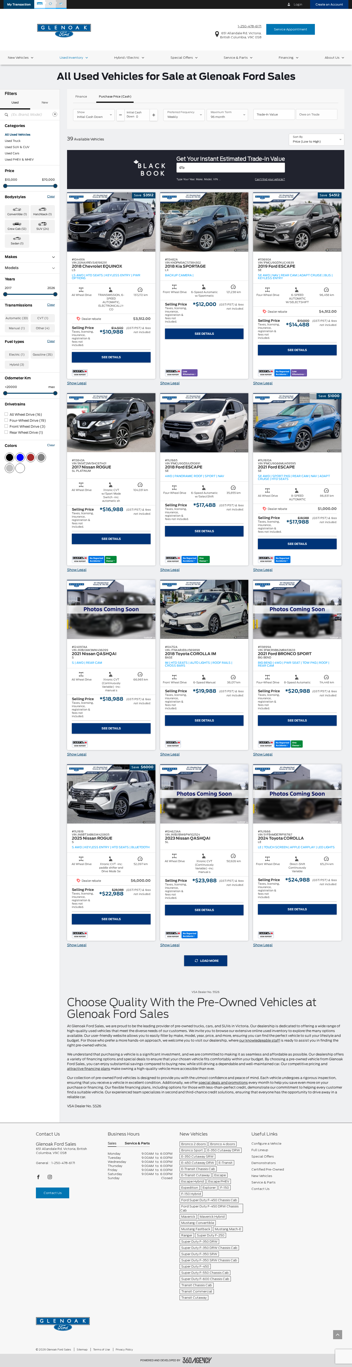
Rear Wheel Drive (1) (26, 432)
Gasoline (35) (43, 354)
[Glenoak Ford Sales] (63, 1322)
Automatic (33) (17, 318)
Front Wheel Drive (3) (27, 426)
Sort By (298, 137)
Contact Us (53, 1193)
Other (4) (43, 328)
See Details (111, 357)
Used (15, 102)
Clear (51, 196)
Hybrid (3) (17, 364)
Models (12, 268)
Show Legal (76, 383)
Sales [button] (112, 1143)
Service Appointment (290, 29)
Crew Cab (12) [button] (17, 229)
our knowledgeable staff (259, 1040)
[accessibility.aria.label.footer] (197, 1360)
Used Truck (13, 140)
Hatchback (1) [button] (42, 214)
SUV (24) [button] (42, 229)
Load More (209, 960)
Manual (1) (17, 328)
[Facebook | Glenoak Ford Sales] (38, 1178)
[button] (19, 4)
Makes (11, 257)
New (45, 102)
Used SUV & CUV (17, 147)
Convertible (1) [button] (17, 214)
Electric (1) (17, 354)
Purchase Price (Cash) (115, 96)
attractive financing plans (88, 1069)
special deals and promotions (223, 1082)
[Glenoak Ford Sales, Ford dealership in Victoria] (64, 29)
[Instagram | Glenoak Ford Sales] (49, 1178)
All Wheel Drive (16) (26, 414)
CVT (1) (42, 318)
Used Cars (12, 153)
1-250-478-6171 (249, 26)
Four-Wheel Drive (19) (28, 420)
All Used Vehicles (17, 134)
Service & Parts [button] (137, 1143)
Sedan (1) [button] (17, 243)
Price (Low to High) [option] (307, 141)
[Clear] (54, 114)
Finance (81, 96)
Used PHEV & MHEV (19, 159)
